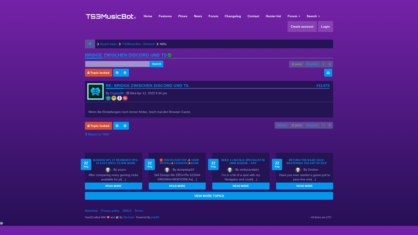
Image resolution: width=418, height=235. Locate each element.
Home (148, 16)
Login (325, 26)
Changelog (233, 16)
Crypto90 (117, 93)
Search (312, 16)
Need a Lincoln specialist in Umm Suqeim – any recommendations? (243, 163)
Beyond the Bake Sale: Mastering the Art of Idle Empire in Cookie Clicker (307, 163)
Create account (302, 26)
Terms (139, 210)
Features (165, 16)
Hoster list (273, 16)
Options (282, 125)
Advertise (91, 210)
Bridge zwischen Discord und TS (126, 55)
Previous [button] (312, 64)
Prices (182, 16)
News (198, 16)
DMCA (127, 210)
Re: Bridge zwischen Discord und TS (147, 85)
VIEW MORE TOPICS (209, 196)
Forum (213, 16)
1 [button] (323, 64)
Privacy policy (110, 210)
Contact (253, 16)
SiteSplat (128, 217)
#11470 (323, 85)
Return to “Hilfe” (98, 134)
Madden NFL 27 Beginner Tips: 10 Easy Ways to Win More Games (115, 163)
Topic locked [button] (99, 72)
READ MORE (113, 186)
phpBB (155, 217)
